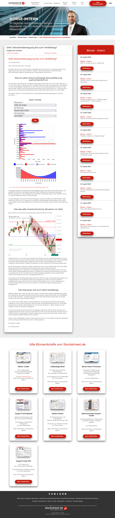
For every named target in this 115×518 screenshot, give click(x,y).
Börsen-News (22, 37)
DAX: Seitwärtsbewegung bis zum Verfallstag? (54, 37)
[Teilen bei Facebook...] (49, 494)
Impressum (68, 501)
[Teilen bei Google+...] (55, 494)
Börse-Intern (33, 37)
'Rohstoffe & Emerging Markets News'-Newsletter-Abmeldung (56, 498)
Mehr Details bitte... (23, 389)
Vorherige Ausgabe (50, 53)
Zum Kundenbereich (98, 3)
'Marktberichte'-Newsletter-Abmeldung (87, 498)
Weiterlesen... (86, 68)
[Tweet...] (52, 494)
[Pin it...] (60, 494)
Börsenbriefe (42, 501)
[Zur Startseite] (18, 3)
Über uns (49, 501)
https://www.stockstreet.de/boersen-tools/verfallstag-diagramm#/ (30, 187)
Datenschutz (60, 501)
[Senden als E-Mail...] (65, 494)
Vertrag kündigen (78, 501)
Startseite (13, 37)
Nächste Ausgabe (12, 53)
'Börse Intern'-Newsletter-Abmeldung (27, 498)
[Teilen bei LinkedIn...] (63, 494)
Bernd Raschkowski (25, 376)
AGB (55, 501)
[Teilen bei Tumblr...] (57, 494)
